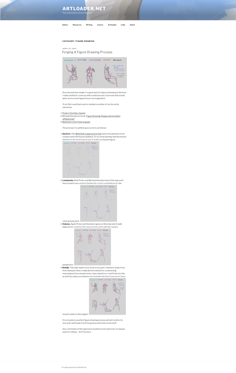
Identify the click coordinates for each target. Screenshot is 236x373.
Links (123, 25)
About (132, 25)
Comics (100, 25)
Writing (89, 25)
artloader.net (84, 8)
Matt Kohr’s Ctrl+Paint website (76, 122)
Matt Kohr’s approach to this (88, 134)
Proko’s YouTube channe (73, 113)
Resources (77, 25)
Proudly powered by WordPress (74, 367)
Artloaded (112, 25)
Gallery (65, 25)
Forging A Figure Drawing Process (87, 52)
